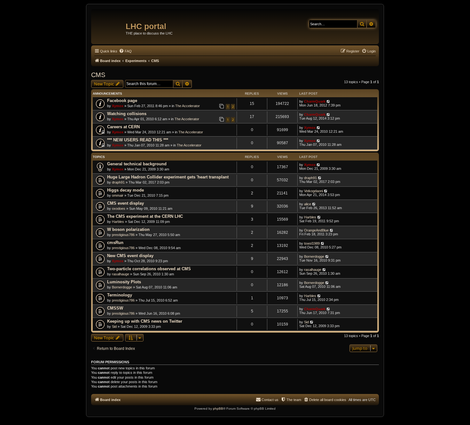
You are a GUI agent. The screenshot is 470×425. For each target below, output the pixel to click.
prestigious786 (123, 235)
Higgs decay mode (125, 190)
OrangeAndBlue (316, 230)
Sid (114, 326)
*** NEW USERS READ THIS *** (137, 140)
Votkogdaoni (313, 191)
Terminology (119, 295)
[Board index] (109, 24)
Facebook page (122, 100)
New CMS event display (130, 255)
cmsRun (115, 242)
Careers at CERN (123, 126)
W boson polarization (128, 229)
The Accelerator (187, 106)
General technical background (137, 163)
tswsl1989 (312, 243)
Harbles (118, 222)
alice (307, 204)
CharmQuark (314, 101)
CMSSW (115, 308)
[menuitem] (125, 51)
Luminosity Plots (124, 281)
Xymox (117, 106)
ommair (117, 195)
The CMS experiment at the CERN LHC (145, 216)
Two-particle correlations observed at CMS (149, 268)
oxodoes (118, 208)
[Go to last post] (328, 101)
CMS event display (125, 203)
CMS (98, 74)
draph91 (118, 182)
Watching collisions (126, 113)
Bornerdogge (314, 256)
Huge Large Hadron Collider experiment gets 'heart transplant (168, 177)
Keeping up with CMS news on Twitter (144, 321)
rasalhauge (120, 274)
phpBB (218, 408)
